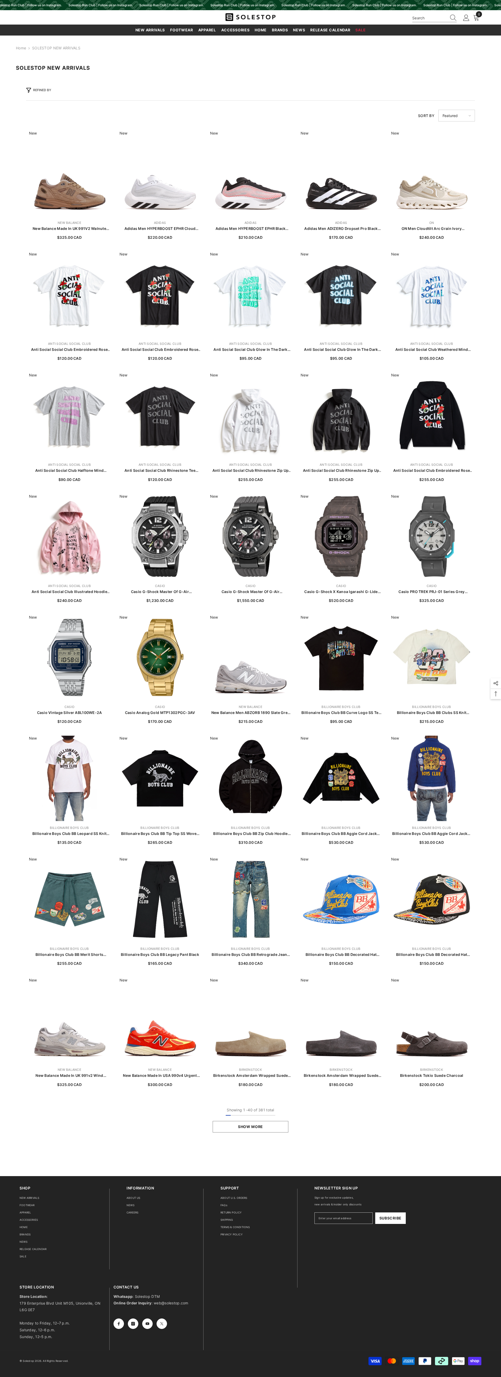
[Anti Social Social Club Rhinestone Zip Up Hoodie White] (250, 415)
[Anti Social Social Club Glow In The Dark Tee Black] (341, 294)
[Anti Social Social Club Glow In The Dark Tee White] (250, 294)
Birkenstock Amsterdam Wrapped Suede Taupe (250, 1075)
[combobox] (429, 18)
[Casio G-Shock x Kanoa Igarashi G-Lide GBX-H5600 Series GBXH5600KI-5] (341, 536)
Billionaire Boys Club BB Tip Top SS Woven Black (160, 833)
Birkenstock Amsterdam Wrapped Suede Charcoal (341, 1075)
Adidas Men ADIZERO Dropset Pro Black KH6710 (341, 228)
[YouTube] (147, 1323)
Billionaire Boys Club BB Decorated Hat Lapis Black (431, 954)
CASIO (160, 586)
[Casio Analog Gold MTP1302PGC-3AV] (160, 657)
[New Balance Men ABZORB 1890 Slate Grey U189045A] (250, 657)
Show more (250, 1126)
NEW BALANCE (69, 223)
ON (431, 223)
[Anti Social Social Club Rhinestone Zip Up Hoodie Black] (341, 415)
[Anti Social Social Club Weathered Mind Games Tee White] (431, 294)
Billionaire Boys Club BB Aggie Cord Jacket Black (341, 833)
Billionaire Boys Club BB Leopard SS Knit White (69, 833)
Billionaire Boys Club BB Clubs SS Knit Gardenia (432, 712)
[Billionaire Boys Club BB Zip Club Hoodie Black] (250, 778)
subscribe (390, 1218)
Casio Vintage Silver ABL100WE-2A (69, 712)
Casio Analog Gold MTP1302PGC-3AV (160, 712)
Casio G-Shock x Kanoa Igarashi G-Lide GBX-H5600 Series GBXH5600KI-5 (341, 591)
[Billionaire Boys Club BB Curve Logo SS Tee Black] (341, 657)
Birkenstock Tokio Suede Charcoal (431, 1075)
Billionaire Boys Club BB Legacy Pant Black (160, 954)
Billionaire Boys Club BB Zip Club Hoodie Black (250, 833)
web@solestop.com (171, 1303)
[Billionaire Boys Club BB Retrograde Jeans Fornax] (250, 899)
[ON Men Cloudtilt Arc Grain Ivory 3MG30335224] (431, 173)
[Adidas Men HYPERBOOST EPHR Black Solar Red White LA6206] (250, 173)
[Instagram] (133, 1323)
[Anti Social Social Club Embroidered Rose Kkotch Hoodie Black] (431, 415)
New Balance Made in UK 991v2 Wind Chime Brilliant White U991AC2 (69, 1075)
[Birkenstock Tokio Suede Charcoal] (431, 1020)
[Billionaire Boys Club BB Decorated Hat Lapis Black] (431, 899)
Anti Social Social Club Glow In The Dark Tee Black (341, 349)
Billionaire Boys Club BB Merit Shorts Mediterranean (69, 954)
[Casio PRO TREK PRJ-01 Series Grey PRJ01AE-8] (431, 536)
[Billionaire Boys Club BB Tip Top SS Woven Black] (160, 778)
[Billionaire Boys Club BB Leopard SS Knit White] (69, 778)
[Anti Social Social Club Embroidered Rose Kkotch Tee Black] (160, 294)
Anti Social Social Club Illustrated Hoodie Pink (69, 591)
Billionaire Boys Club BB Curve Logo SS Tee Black (341, 712)
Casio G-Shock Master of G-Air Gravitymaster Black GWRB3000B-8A (250, 591)
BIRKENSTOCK (250, 1070)
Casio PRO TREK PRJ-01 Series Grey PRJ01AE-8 (431, 591)
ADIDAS (160, 223)
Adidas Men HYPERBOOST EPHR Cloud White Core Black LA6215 (160, 228)
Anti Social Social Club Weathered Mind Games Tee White (431, 349)
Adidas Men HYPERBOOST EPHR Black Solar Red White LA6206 (251, 228)
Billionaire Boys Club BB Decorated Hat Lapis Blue (341, 954)
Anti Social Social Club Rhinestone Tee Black (159, 470)
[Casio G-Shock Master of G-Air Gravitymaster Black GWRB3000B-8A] (250, 536)
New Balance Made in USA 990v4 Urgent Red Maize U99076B (160, 1075)
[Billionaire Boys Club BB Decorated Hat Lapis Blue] (341, 899)
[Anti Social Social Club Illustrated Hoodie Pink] (69, 536)
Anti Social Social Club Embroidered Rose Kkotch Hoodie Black (431, 470)
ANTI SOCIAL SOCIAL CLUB (69, 344)
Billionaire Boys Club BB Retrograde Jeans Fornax (250, 954)
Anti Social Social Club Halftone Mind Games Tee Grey (69, 470)
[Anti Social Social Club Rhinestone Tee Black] (160, 415)
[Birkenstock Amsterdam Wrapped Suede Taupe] (250, 1020)
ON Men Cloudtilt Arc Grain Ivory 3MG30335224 (432, 228)
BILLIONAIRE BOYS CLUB (340, 707)
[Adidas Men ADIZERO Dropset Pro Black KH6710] (341, 173)
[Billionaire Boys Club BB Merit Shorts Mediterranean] (69, 899)
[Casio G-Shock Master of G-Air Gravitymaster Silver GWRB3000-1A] (160, 536)
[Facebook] (119, 1323)
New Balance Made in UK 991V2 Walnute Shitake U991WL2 (69, 228)
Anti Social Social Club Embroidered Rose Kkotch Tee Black (160, 349)
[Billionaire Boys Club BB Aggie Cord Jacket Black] (341, 778)
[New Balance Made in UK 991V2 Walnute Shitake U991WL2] (69, 173)
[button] (456, 115)
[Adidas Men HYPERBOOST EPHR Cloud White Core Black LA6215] (160, 173)
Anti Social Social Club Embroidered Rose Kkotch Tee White (69, 349)
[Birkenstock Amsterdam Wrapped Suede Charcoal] (341, 1020)
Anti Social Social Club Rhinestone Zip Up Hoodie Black (341, 470)
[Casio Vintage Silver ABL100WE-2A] (69, 657)
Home (21, 48)
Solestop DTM (147, 1296)
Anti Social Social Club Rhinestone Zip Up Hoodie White (250, 470)
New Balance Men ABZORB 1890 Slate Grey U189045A (250, 712)
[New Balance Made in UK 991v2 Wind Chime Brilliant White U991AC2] (69, 1020)
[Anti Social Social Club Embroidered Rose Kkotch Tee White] (69, 294)
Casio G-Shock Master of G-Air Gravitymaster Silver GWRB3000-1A (160, 591)
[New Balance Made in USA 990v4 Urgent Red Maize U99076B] (160, 1020)
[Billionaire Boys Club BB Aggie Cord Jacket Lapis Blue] (431, 778)
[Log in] (466, 18)
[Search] (434, 18)
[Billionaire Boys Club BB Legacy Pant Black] (160, 899)
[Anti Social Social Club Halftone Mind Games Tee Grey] (69, 415)
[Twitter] (162, 1323)
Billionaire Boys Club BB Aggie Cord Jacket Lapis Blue (431, 833)
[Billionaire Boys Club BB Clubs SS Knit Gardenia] (431, 657)
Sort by (426, 115)
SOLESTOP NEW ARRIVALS (56, 48)
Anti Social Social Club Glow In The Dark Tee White (250, 349)
